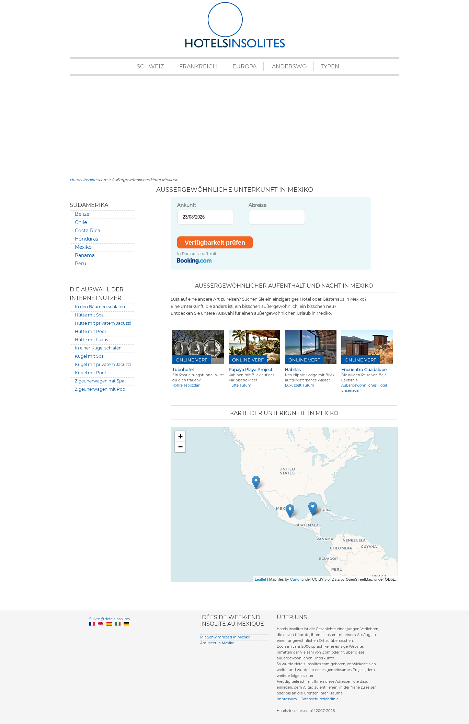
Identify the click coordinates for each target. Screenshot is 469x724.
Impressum (287, 699)
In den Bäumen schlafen (100, 306)
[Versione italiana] (118, 632)
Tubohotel (183, 369)
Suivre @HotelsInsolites (109, 619)
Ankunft (186, 205)
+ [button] (180, 436)
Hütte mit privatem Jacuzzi (103, 323)
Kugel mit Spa (89, 356)
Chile (81, 222)
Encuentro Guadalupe (364, 369)
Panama (85, 255)
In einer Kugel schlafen (98, 347)
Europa (244, 66)
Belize (82, 214)
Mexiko (83, 247)
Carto (294, 579)
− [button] (180, 447)
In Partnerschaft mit (197, 253)
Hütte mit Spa (89, 315)
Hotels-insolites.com (88, 179)
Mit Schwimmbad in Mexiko (225, 637)
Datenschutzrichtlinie (319, 699)
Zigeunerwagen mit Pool (100, 389)
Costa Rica (87, 230)
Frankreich (198, 66)
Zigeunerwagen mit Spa (99, 380)
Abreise (257, 205)
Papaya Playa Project (251, 369)
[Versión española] (109, 632)
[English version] (100, 632)
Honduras (86, 239)
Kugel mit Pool (90, 372)
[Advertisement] (234, 125)
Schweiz (150, 66)
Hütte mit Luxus (91, 339)
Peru (80, 263)
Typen (330, 66)
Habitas (293, 369)
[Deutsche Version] (126, 632)
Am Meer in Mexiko (217, 643)
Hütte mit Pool (90, 331)
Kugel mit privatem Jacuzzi (103, 364)
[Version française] (92, 632)
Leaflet (260, 579)
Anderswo (289, 66)
